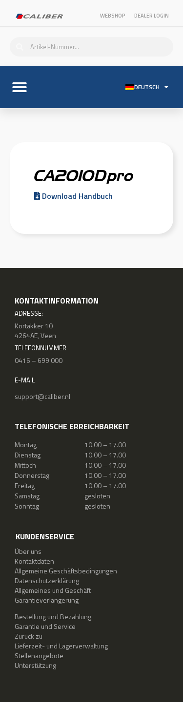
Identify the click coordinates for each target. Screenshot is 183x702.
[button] (19, 87)
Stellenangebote (39, 655)
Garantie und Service (45, 626)
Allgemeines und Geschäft (53, 590)
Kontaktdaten (34, 561)
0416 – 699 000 (38, 360)
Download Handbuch (76, 196)
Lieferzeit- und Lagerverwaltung (61, 646)
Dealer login (151, 15)
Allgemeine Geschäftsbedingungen (66, 571)
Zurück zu (28, 636)
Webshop (112, 15)
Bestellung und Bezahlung (53, 616)
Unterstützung (35, 665)
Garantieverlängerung (47, 600)
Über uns (28, 551)
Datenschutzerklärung (47, 580)
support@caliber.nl (42, 396)
